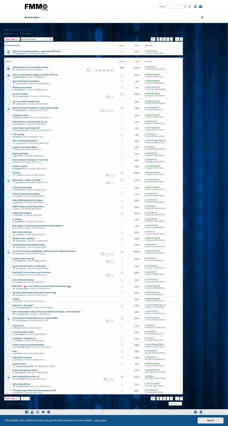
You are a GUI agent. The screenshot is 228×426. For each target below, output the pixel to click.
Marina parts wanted (22, 87)
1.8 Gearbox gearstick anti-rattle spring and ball (34, 390)
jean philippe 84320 (22, 347)
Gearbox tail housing (22, 187)
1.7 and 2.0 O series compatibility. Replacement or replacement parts (44, 251)
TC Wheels (17, 219)
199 (108, 70)
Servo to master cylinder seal (25, 101)
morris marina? (19, 363)
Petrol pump (18, 134)
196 (97, 70)
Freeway (18, 137)
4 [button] (168, 39)
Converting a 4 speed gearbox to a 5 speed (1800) (35, 318)
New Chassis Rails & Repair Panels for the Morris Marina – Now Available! (46, 311)
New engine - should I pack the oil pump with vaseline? (37, 225)
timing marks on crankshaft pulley (28, 344)
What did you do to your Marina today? (30, 67)
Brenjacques (22, 110)
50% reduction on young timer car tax (29, 121)
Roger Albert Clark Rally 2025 (26, 128)
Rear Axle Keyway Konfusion (25, 81)
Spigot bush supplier (21, 212)
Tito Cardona (152, 180)
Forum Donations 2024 (23, 332)
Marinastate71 (20, 90)
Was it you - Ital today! (22, 305)
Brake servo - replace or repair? (26, 180)
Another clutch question (23, 238)
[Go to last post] (157, 51)
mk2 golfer (19, 341)
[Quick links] (202, 17)
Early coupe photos (21, 384)
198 (104, 70)
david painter (20, 124)
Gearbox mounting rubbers (25, 147)
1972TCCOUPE (23, 386)
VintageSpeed (20, 372)
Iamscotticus (23, 83)
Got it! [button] (210, 420)
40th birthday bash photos (24, 140)
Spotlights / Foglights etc (24, 338)
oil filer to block (19, 166)
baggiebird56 (20, 168)
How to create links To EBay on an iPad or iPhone (35, 74)
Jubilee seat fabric (20, 153)
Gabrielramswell (21, 117)
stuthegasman (20, 261)
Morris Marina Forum (19, 30)
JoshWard (21, 379)
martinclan (151, 51)
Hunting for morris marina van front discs (31, 272)
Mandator (151, 67)
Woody (17, 149)
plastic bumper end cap (23, 258)
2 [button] (161, 39)
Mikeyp (21, 253)
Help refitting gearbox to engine (27, 200)
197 (100, 70)
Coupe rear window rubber (24, 370)
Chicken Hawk (20, 190)
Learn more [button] (100, 420)
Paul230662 (19, 221)
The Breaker (22, 320)
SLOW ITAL (151, 311)
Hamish (18, 162)
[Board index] (36, 6)
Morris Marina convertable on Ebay (28, 244)
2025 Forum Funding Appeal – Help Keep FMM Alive (36, 51)
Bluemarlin (22, 104)
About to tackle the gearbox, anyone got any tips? (35, 107)
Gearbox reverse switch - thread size (29, 266)
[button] (153, 39)
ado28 (20, 70)
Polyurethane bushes (22, 357)
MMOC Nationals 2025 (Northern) (28, 206)
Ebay (14, 351)
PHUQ (149, 376)
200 (111, 70)
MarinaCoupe (20, 77)
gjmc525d (18, 156)
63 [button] (177, 39)
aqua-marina (23, 143)
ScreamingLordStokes (155, 140)
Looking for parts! (20, 115)
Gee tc (20, 175)
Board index (32, 17)
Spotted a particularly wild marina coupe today (34, 292)
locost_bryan (152, 292)
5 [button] (171, 39)
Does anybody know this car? (26, 376)
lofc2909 (150, 332)
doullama (21, 275)
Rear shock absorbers (22, 232)
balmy (28, 33)
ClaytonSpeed (19, 33)
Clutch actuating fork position (26, 193)
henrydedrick (152, 107)
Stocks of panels (20, 93)
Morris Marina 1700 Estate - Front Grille (30, 159)
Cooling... (16, 172)
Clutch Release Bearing (23, 279)
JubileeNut (151, 121)
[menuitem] (195, 7)
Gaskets (16, 298)
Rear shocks (18, 325)
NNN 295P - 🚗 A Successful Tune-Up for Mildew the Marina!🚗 (41, 286)
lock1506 (150, 206)
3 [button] (164, 39)
